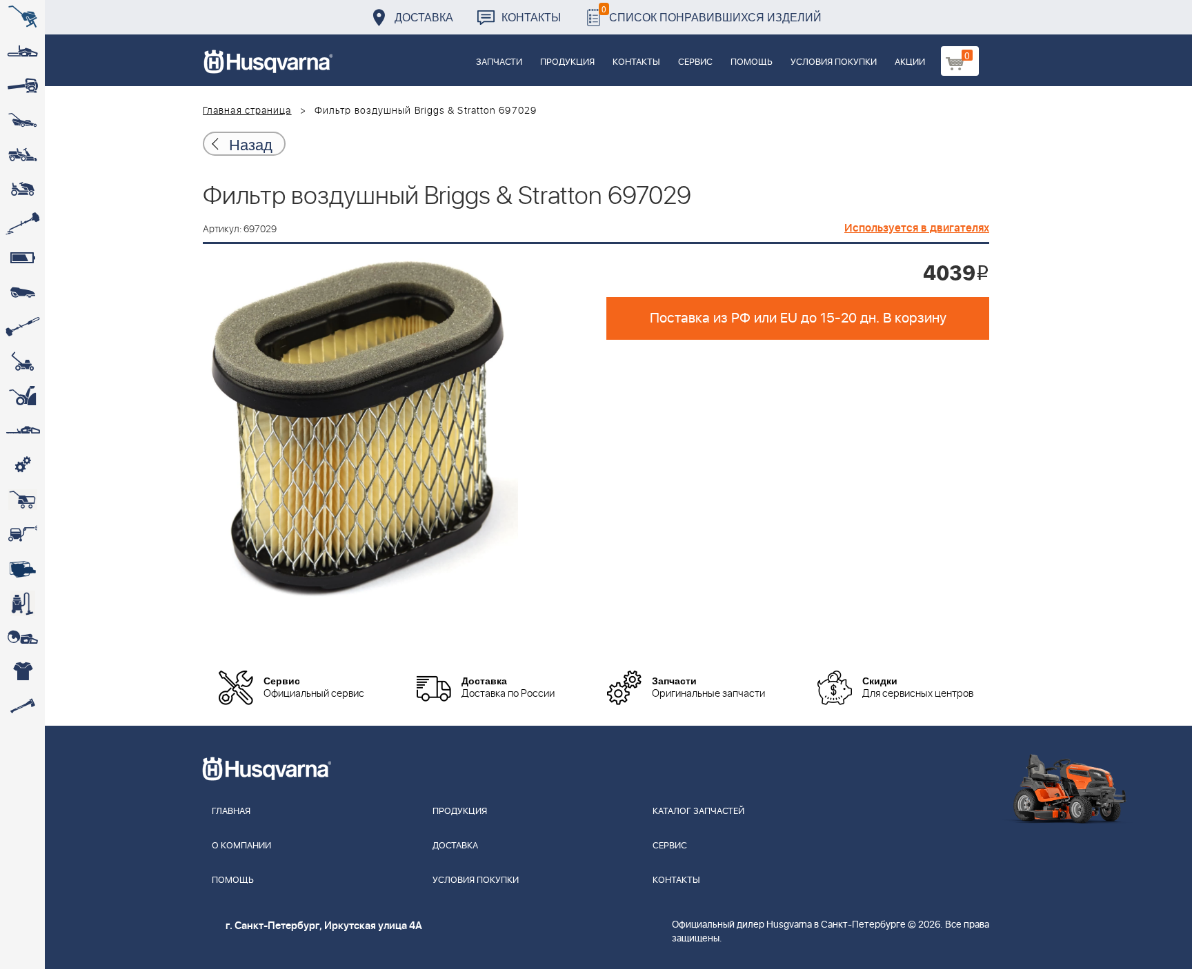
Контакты (531, 17)
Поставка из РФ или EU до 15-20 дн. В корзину (798, 318)
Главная (231, 811)
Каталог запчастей (698, 811)
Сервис (695, 62)
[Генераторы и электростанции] (22, 499)
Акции (910, 62)
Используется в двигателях (916, 228)
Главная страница (247, 111)
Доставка (424, 17)
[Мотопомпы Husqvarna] (22, 568)
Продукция (567, 62)
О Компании (241, 846)
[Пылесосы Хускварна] (22, 603)
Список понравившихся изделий (712, 13)
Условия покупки (834, 62)
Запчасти (499, 62)
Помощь (752, 62)
